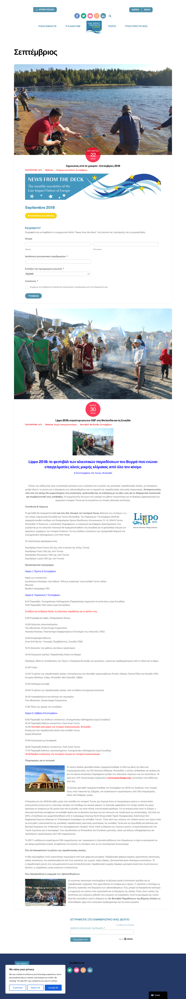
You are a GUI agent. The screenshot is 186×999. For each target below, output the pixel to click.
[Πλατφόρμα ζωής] (94, 27)
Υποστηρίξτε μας (136, 26)
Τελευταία (97, 249)
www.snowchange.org (119, 778)
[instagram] (96, 15)
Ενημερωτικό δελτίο (66, 170)
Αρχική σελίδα (46, 9)
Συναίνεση (31, 281)
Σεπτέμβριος (81, 170)
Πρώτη (28, 249)
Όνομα (28, 238)
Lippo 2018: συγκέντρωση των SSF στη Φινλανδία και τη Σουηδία (93, 420)
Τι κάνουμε (72, 26)
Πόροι (112, 26)
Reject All (35, 988)
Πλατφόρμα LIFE (33, 170)
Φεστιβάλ (84, 424)
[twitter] (83, 15)
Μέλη (147, 9)
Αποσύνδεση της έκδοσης (40, 215)
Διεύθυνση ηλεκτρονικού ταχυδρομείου (46, 256)
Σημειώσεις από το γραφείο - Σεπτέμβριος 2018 (93, 165)
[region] (35, 979)
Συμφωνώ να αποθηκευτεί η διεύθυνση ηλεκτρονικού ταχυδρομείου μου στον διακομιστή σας (69, 287)
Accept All (53, 988)
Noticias (49, 170)
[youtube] (90, 15)
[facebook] (77, 15)
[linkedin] (103, 15)
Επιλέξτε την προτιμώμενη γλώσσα (44, 269)
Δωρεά (135, 9)
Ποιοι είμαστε (47, 26)
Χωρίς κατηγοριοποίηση (65, 424)
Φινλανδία (94, 424)
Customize (17, 988)
